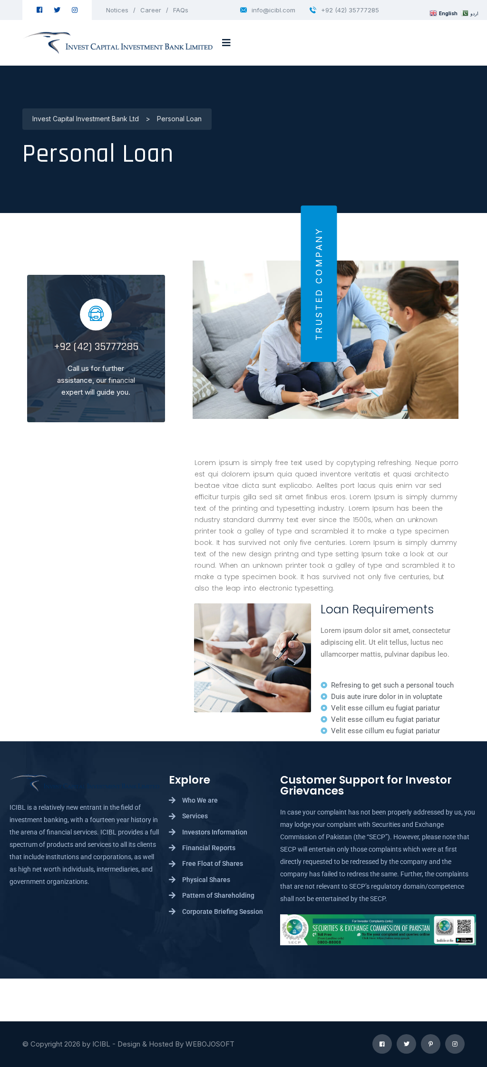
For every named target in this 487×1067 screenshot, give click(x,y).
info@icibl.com (273, 10)
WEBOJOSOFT (209, 1043)
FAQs (180, 10)
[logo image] (117, 43)
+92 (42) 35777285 (350, 10)
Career (150, 10)
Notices (117, 10)
